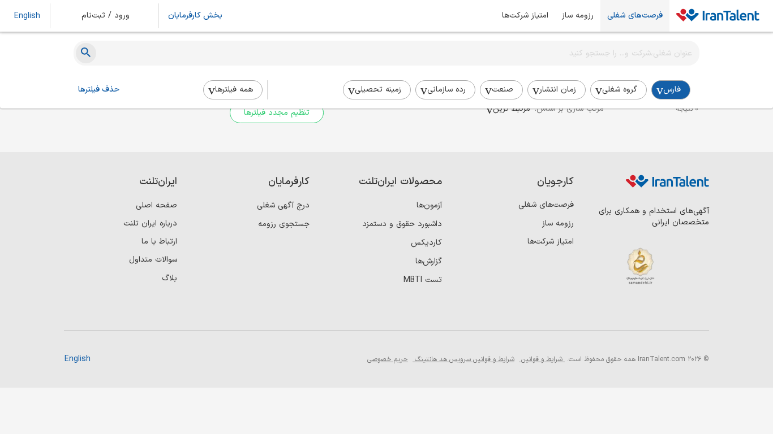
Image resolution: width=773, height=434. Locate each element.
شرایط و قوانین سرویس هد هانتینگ (463, 359)
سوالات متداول (153, 260)
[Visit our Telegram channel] (627, 311)
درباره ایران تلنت (150, 223)
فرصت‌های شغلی (635, 15)
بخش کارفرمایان (195, 15)
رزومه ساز (578, 15)
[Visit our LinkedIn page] (697, 311)
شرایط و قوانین (542, 359)
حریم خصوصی (387, 359)
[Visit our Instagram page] (674, 311)
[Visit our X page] (651, 311)
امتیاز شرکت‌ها (525, 15)
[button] (113, 16)
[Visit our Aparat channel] (604, 311)
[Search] (86, 53)
